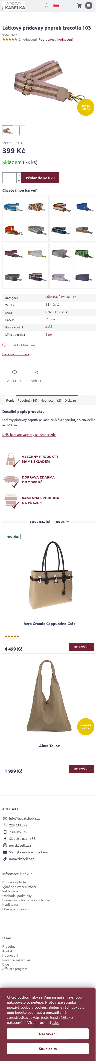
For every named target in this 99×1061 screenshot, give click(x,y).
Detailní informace (15, 354)
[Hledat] (43, 4)
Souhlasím (48, 1048)
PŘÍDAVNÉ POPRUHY (60, 297)
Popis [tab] (10, 400)
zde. (55, 1022)
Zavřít (12, 367)
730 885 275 (18, 832)
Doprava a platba (14, 882)
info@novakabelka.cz (24, 818)
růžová (50, 319)
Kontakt (8, 951)
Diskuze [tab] (70, 400)
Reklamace (10, 891)
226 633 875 (18, 825)
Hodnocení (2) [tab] (51, 400)
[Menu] (88, 6)
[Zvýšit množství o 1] (18, 175)
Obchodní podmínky (17, 895)
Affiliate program (14, 968)
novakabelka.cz (20, 845)
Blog (5, 964)
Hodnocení (10, 955)
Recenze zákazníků (16, 960)
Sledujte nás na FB (22, 838)
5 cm (48, 334)
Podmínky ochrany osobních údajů (27, 900)
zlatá (48, 326)
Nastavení (48, 1033)
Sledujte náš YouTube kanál (29, 852)
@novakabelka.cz (21, 859)
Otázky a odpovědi (15, 909)
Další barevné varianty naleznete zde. (29, 434)
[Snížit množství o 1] (18, 180)
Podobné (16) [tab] (27, 400)
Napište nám (11, 904)
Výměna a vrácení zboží (19, 887)
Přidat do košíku (40, 177)
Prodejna (8, 946)
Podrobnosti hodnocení (56, 39)
